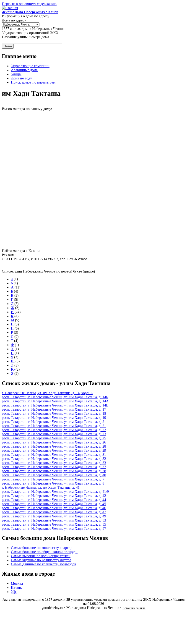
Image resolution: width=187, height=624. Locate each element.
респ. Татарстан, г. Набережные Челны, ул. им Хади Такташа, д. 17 (54, 409)
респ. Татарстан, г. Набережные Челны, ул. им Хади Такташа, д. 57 (54, 528)
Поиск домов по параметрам (33, 82)
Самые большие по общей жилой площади (44, 552)
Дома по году (21, 78)
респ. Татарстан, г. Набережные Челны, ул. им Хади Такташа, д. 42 (54, 496)
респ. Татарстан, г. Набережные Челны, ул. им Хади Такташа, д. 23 (54, 434)
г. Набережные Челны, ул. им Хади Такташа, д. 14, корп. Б (47, 393)
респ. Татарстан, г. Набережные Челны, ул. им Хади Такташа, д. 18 (54, 413)
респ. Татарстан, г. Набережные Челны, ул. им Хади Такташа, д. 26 (54, 442)
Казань (16, 588)
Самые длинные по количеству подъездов (43, 564)
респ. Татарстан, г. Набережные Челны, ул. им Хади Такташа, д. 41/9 (55, 491)
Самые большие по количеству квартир (41, 548)
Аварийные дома (24, 70)
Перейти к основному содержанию (29, 4)
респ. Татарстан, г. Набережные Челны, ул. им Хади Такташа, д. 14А (55, 401)
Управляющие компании (30, 66)
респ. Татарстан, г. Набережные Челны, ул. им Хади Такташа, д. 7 (53, 479)
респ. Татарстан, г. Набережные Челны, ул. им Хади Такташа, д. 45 (54, 504)
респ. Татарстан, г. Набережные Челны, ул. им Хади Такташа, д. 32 (54, 459)
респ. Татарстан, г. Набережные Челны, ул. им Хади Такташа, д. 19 (54, 417)
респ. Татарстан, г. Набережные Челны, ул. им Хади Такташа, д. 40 (54, 475)
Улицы (16, 74)
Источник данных (133, 608)
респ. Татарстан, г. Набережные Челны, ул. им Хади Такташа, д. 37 (54, 467)
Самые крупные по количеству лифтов (41, 560)
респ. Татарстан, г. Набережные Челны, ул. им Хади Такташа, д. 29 (54, 450)
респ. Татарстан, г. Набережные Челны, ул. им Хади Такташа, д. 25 (54, 438)
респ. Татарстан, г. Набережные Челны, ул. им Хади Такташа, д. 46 (54, 508)
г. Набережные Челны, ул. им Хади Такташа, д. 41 (41, 487)
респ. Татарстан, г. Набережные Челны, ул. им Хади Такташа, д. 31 (54, 454)
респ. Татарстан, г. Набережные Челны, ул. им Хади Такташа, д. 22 (54, 430)
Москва (17, 583)
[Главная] (10, 8)
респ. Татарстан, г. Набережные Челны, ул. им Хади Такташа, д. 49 (54, 516)
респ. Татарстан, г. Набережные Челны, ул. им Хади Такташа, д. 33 (54, 463)
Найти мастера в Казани (21, 251)
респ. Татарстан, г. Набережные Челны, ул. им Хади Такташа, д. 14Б (55, 397)
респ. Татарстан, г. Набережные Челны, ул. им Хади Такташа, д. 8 (53, 483)
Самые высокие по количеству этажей (40, 556)
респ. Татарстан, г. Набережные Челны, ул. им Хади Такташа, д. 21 (54, 426)
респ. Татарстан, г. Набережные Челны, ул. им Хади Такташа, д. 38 (54, 471)
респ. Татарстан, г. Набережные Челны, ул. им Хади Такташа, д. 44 (54, 500)
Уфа (14, 592)
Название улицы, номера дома (25, 37)
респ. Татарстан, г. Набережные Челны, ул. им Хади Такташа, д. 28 (54, 446)
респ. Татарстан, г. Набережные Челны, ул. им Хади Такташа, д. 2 (53, 422)
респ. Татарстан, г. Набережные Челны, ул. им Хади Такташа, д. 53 (54, 520)
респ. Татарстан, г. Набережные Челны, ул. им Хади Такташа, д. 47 (54, 512)
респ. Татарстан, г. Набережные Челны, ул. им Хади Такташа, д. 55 (54, 524)
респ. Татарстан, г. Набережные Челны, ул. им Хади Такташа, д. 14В (55, 405)
